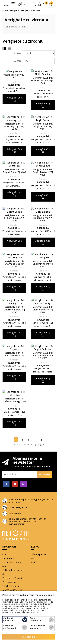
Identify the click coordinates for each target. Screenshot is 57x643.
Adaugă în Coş (14, 97)
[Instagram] (23, 484)
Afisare (17, 60)
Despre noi (8, 558)
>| (41, 439)
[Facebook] (6, 484)
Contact (6, 554)
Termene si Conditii (12, 578)
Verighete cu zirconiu (30, 10)
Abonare (44, 474)
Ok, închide (28, 636)
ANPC (34, 562)
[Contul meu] (40, 4)
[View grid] (4, 48)
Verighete (14, 10)
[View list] (9, 48)
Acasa (5, 10)
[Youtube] (15, 484)
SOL (33, 558)
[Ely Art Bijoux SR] (18, 4)
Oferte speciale (38, 554)
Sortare (17, 53)
